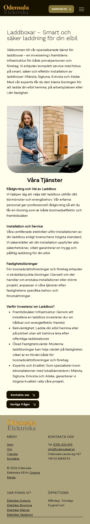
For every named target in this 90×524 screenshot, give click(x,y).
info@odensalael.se (61, 449)
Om (9, 449)
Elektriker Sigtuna (18, 500)
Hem (10, 444)
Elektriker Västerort (20, 514)
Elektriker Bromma (19, 505)
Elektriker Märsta (18, 510)
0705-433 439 (62, 444)
